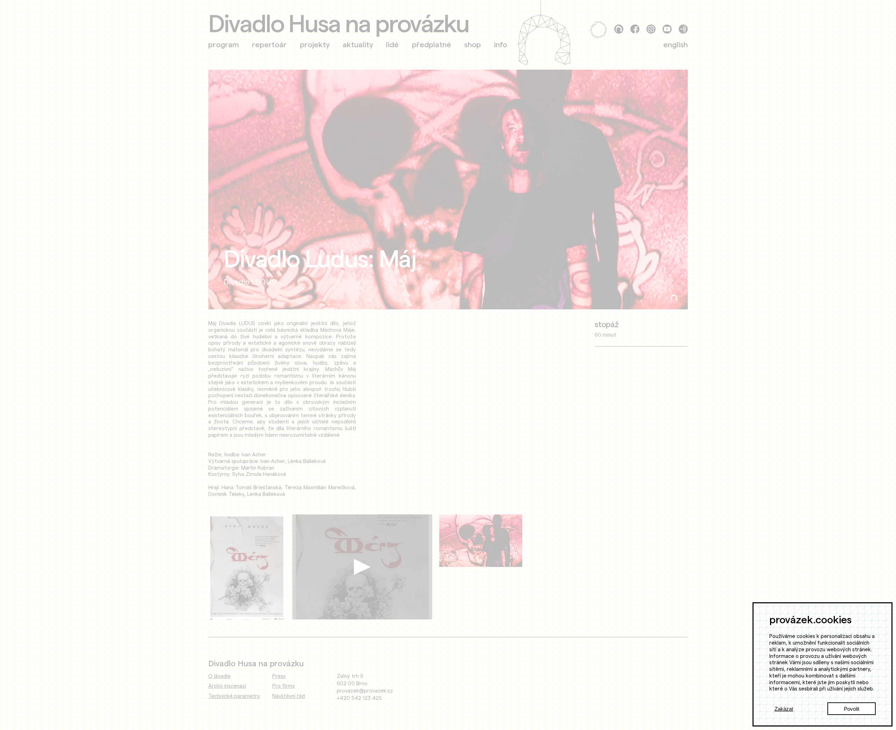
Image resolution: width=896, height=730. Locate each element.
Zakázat (784, 709)
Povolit (851, 709)
